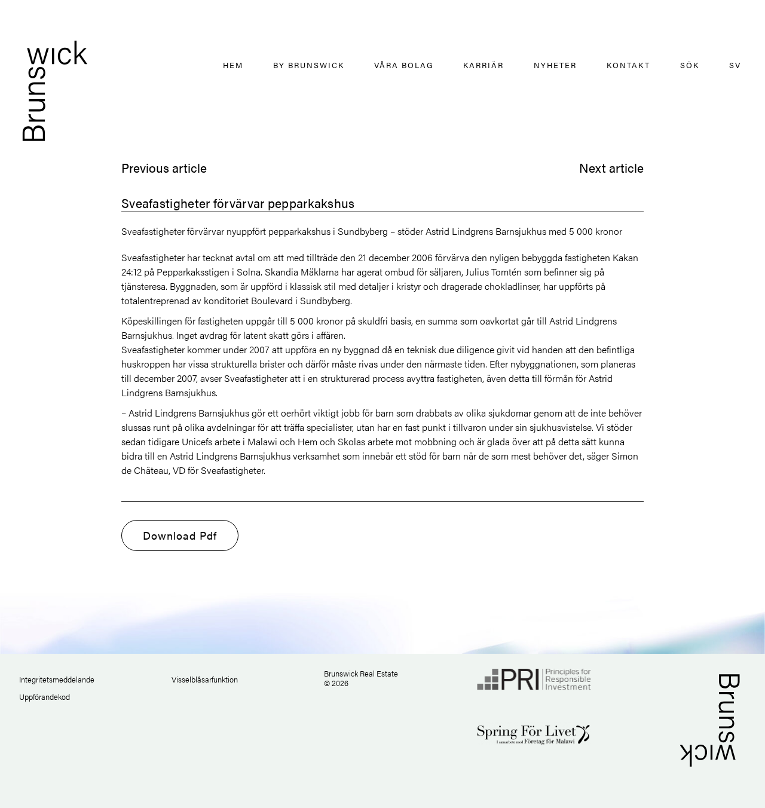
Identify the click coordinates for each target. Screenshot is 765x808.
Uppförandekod (44, 696)
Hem (233, 65)
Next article (611, 167)
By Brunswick (308, 65)
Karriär (483, 65)
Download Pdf (180, 535)
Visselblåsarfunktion (205, 679)
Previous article (164, 167)
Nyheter (555, 65)
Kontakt (628, 65)
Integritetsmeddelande (56, 679)
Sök (689, 65)
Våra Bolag (403, 65)
